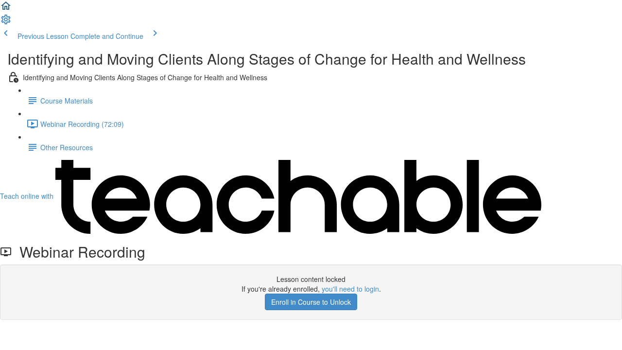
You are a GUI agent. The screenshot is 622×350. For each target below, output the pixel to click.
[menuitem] (6, 22)
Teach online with (27, 196)
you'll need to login (350, 289)
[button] (6, 9)
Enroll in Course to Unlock (311, 302)
